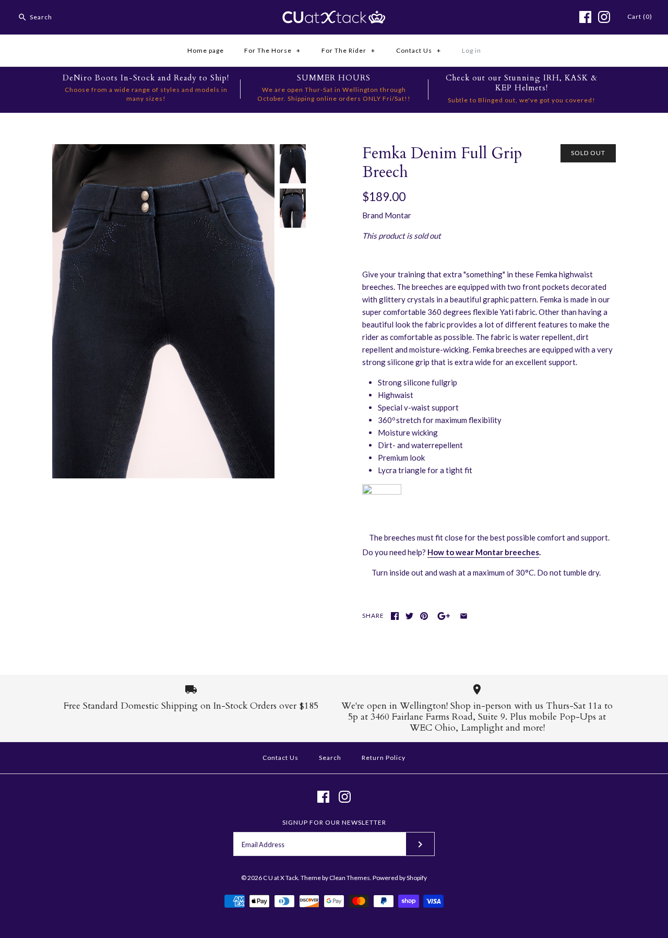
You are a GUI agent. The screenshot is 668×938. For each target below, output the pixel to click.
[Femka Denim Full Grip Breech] (163, 150)
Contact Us (418, 50)
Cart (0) (639, 16)
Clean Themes (349, 878)
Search (330, 757)
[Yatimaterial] (381, 491)
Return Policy (383, 757)
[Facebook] (585, 17)
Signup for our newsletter (334, 822)
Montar (398, 215)
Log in (471, 50)
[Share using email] (464, 616)
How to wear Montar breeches (483, 552)
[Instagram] (604, 17)
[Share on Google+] (444, 616)
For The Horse (272, 50)
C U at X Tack (280, 878)
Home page (205, 50)
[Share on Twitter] (409, 616)
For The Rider (348, 50)
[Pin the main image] (424, 616)
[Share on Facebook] (395, 616)
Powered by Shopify (400, 878)
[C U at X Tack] (334, 16)
